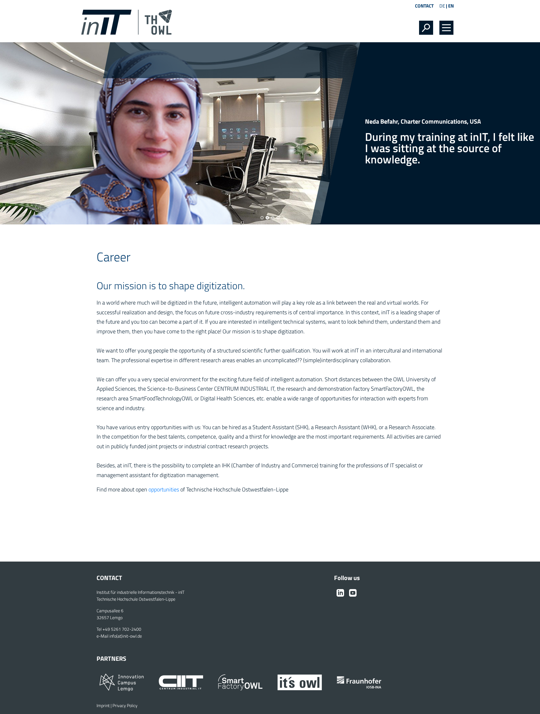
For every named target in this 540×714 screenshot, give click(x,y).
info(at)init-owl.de (125, 636)
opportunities (163, 489)
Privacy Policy (125, 705)
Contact (424, 5)
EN (451, 5)
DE (442, 5)
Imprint (103, 705)
